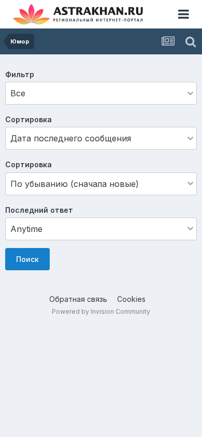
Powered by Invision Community (101, 311)
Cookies (131, 299)
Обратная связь (78, 299)
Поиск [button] (27, 259)
